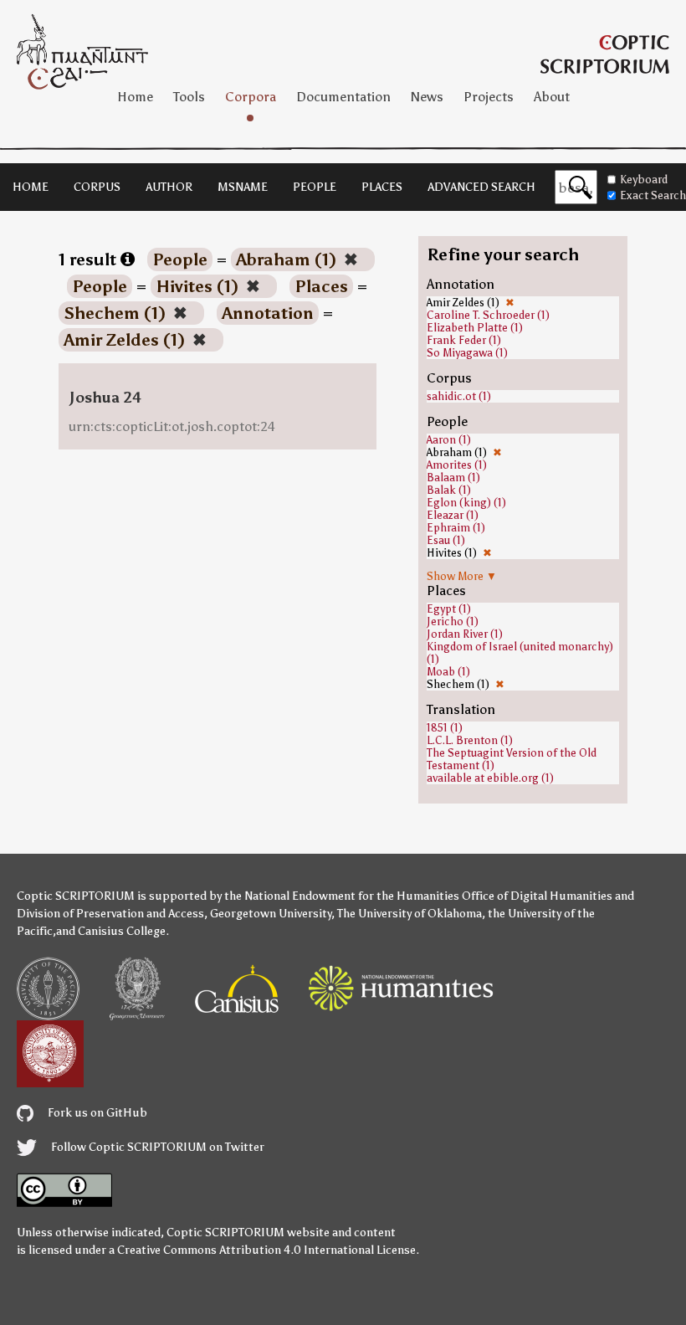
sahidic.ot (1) (459, 396)
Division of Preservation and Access (110, 913)
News (427, 97)
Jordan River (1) (465, 634)
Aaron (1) (449, 440)
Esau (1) (446, 540)
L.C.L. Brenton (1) (470, 740)
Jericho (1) (453, 621)
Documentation (343, 97)
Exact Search (653, 195)
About (552, 97)
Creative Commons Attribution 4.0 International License (266, 1250)
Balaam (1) (453, 477)
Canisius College (122, 931)
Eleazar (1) (453, 515)
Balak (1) (449, 490)
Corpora (250, 97)
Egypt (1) (449, 609)
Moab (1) (448, 671)
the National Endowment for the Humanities (341, 896)
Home (135, 97)
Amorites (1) (457, 465)
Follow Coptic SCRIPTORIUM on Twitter (156, 1147)
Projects (488, 97)
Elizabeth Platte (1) (475, 327)
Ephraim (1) (456, 527)
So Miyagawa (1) (467, 353)
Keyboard (644, 179)
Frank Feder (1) (464, 340)
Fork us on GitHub (96, 1113)
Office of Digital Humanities (537, 896)
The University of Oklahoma (409, 913)
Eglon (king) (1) (466, 502)
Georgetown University (270, 913)
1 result (89, 259)
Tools (189, 97)
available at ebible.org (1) (490, 778)
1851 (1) (445, 728)
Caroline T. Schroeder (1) (488, 315)
